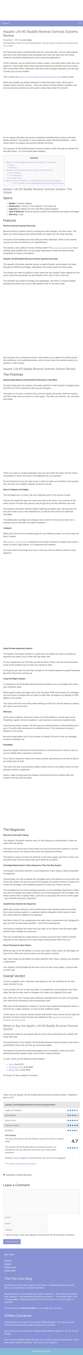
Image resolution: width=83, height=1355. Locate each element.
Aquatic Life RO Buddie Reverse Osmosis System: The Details (30, 162)
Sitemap (7, 1261)
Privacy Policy (10, 1267)
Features (12, 167)
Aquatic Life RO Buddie (62, 248)
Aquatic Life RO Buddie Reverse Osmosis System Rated (38, 183)
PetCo (11, 1064)
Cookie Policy (10, 1270)
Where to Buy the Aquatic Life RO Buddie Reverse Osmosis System (32, 181)
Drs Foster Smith (16, 1067)
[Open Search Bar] (80, 23)
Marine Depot (14, 1070)
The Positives (14, 173)
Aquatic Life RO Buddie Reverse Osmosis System (39, 77)
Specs (10, 165)
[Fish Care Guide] (41, 10)
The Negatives (14, 175)
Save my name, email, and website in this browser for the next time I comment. (40, 1235)
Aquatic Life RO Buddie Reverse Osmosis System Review (28, 170)
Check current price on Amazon (22, 1163)
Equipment (10, 1175)
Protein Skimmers (24, 1175)
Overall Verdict (14, 178)
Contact (7, 1264)
